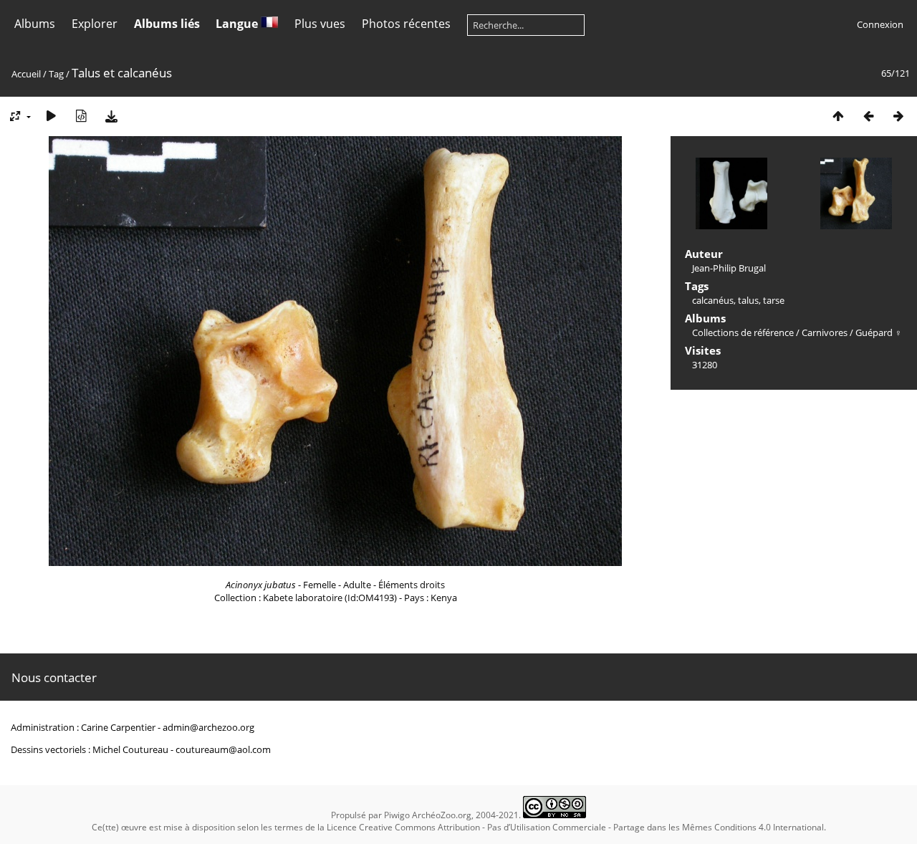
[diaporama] (51, 115)
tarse (773, 300)
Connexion (880, 24)
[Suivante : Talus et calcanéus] (898, 115)
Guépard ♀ (878, 332)
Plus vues (319, 24)
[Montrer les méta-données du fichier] (81, 115)
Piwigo (397, 815)
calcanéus (713, 300)
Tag (56, 73)
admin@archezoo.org (208, 727)
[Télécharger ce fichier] (111, 115)
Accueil (26, 73)
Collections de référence (743, 332)
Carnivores (825, 332)
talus (748, 300)
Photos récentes (406, 24)
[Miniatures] (838, 115)
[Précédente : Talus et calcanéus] (868, 115)
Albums (34, 24)
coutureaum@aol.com (223, 749)
